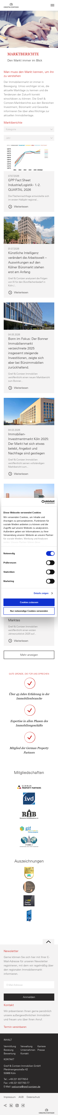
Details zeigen (41, 593)
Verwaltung (26, 1046)
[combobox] (29, 129)
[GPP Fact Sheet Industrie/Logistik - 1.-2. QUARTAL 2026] (29, 169)
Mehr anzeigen (29, 654)
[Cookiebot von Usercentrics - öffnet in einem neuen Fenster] (42, 502)
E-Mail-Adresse (15, 984)
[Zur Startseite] (46, 1111)
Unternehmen (28, 1049)
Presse (41, 1049)
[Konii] (11, 1106)
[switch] (50, 562)
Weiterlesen (21, 206)
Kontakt (25, 1053)
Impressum (10, 1096)
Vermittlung (10, 1046)
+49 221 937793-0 (18, 1079)
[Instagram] (17, 1106)
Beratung (8, 1049)
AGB (21, 1096)
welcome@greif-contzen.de (26, 1086)
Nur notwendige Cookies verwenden (29, 611)
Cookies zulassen (29, 602)
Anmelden (29, 997)
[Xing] (23, 1106)
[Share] (5, 1106)
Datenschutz (33, 1096)
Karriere (41, 1046)
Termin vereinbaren (15, 1027)
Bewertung (9, 1053)
